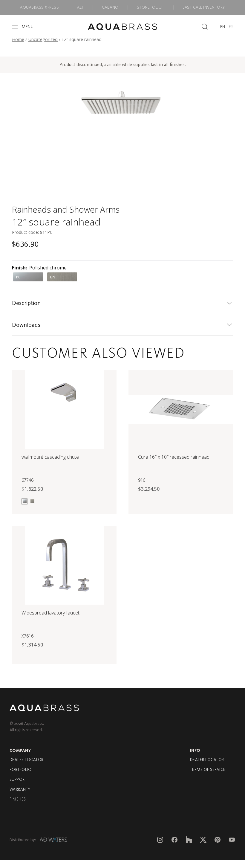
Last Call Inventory (204, 7)
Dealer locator (27, 759)
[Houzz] (188, 839)
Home (18, 39)
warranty (20, 789)
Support (18, 779)
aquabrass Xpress (39, 7)
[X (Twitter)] (203, 839)
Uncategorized (43, 39)
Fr (231, 26)
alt (80, 7)
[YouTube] (231, 839)
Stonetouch (151, 7)
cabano (110, 7)
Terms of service (208, 769)
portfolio (20, 769)
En (222, 26)
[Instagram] (160, 839)
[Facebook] (174, 839)
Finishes (18, 799)
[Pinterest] (217, 839)
